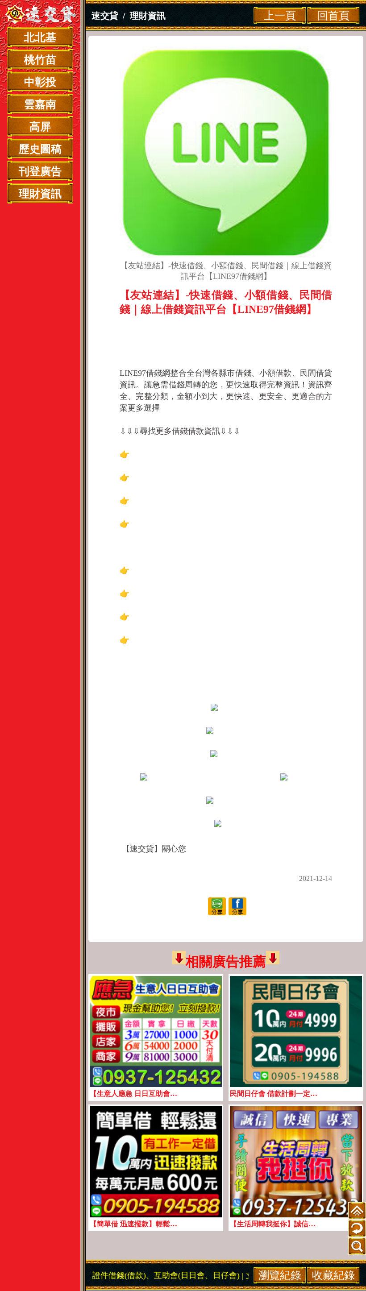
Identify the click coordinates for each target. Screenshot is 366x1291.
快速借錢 (226, 605)
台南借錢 (226, 535)
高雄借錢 (226, 581)
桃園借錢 (226, 651)
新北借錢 (226, 489)
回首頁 (333, 15)
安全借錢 (226, 628)
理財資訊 (40, 193)
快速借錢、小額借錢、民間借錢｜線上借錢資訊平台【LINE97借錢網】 (226, 332)
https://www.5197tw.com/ (226, 860)
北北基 (40, 37)
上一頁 (280, 15)
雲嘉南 (40, 104)
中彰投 (40, 82)
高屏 (40, 127)
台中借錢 (226, 512)
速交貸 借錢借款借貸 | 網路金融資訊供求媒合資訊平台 (40, 15)
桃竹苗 (40, 60)
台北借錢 (226, 465)
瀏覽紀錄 (279, 1275)
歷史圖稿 (40, 149)
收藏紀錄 (333, 1275)
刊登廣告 (40, 171)
